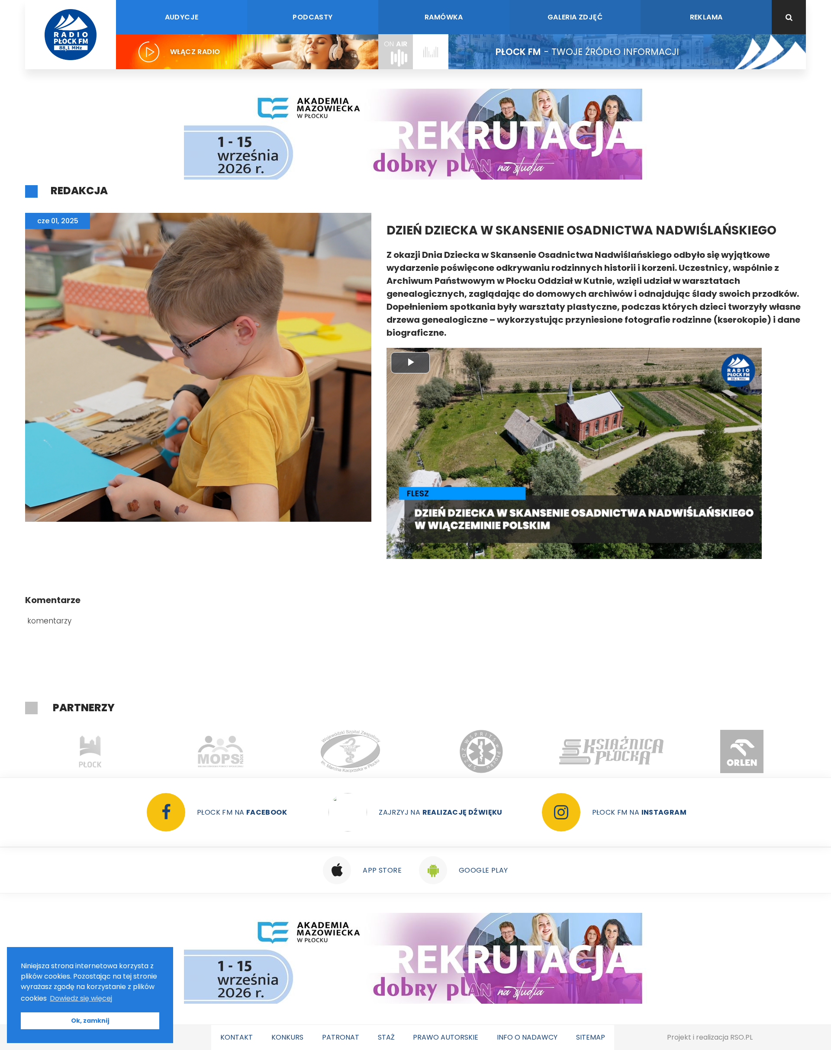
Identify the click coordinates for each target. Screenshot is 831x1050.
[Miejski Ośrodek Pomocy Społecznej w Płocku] (90, 751)
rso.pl (741, 1037)
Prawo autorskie (445, 1037)
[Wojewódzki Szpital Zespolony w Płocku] (220, 751)
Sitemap (590, 1037)
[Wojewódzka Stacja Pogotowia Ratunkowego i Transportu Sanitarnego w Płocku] (351, 751)
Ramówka (444, 17)
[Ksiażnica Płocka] (481, 751)
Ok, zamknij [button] (90, 1020)
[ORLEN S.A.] (611, 751)
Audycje (182, 17)
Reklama (706, 17)
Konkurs (287, 1037)
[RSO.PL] (741, 751)
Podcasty (312, 17)
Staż (386, 1037)
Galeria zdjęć (575, 17)
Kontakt (236, 1037)
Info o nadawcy (527, 1037)
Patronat (340, 1037)
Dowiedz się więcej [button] (81, 998)
